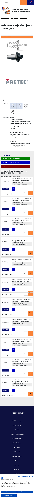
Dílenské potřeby (16, 438)
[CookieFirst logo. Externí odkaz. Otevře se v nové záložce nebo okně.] (2, 478)
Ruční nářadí (17, 447)
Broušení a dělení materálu (17, 434)
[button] (23, 2)
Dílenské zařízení (16, 443)
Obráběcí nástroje (17, 421)
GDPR (16, 460)
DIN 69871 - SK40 (23, 18)
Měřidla (17, 430)
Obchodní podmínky (17, 456)
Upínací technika (5, 18)
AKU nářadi (17, 452)
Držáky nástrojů (14, 18)
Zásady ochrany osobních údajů (25, 476)
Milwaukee (17, 469)
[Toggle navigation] (4, 2)
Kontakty (16, 465)
